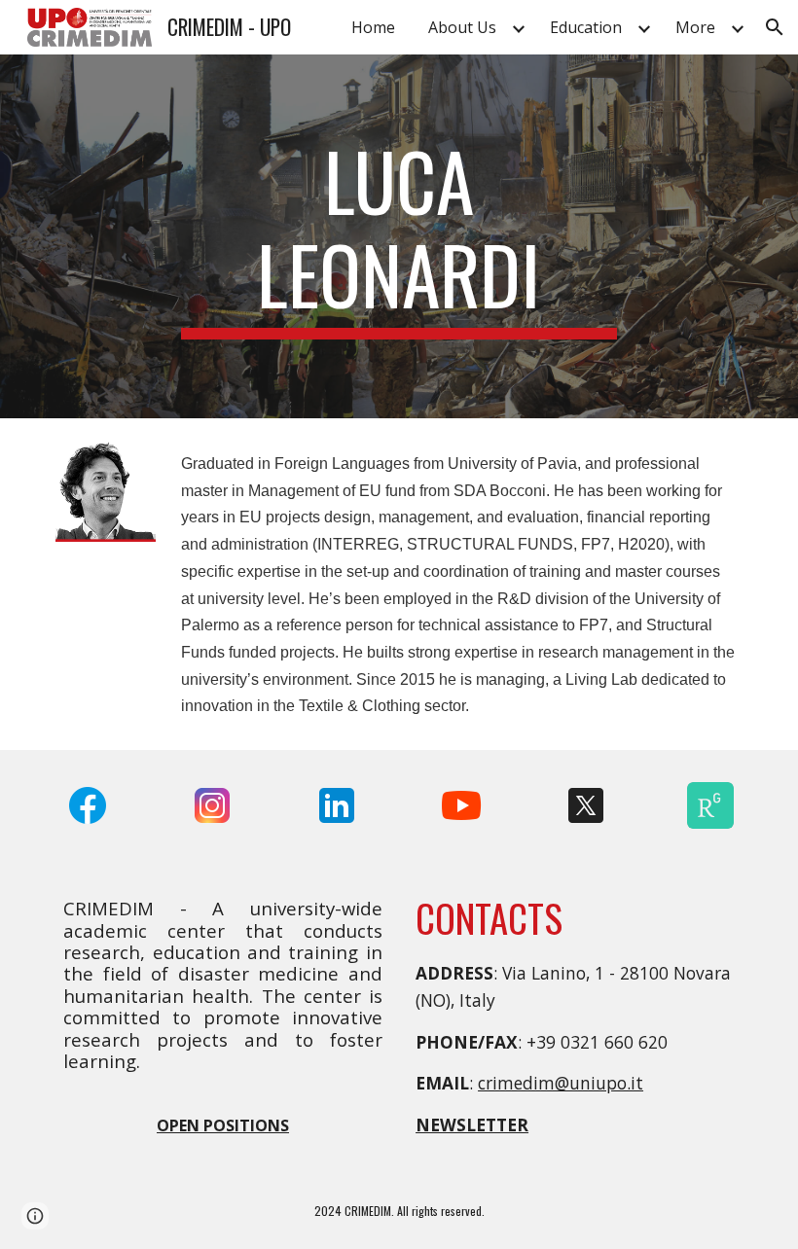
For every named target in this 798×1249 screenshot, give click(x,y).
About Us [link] (462, 27)
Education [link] (586, 27)
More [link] (695, 27)
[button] (774, 27)
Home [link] (373, 27)
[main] (399, 236)
